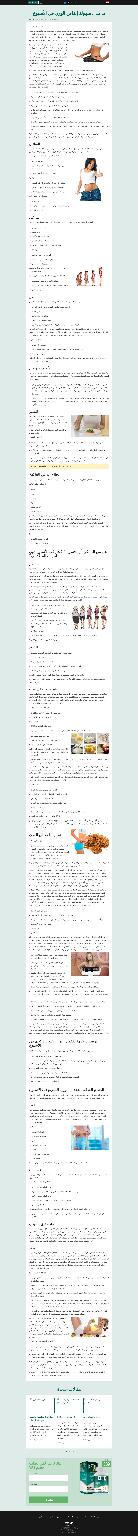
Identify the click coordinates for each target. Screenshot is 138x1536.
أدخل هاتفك (33, 1484)
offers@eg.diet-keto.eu (69, 1525)
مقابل (41, 1517)
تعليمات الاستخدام (68, 1517)
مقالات (85, 1517)
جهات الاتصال (95, 1517)
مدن (78, 1517)
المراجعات (49, 1517)
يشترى (49, 1500)
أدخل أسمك (33, 1473)
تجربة (57, 1517)
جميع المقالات (69, 1451)
